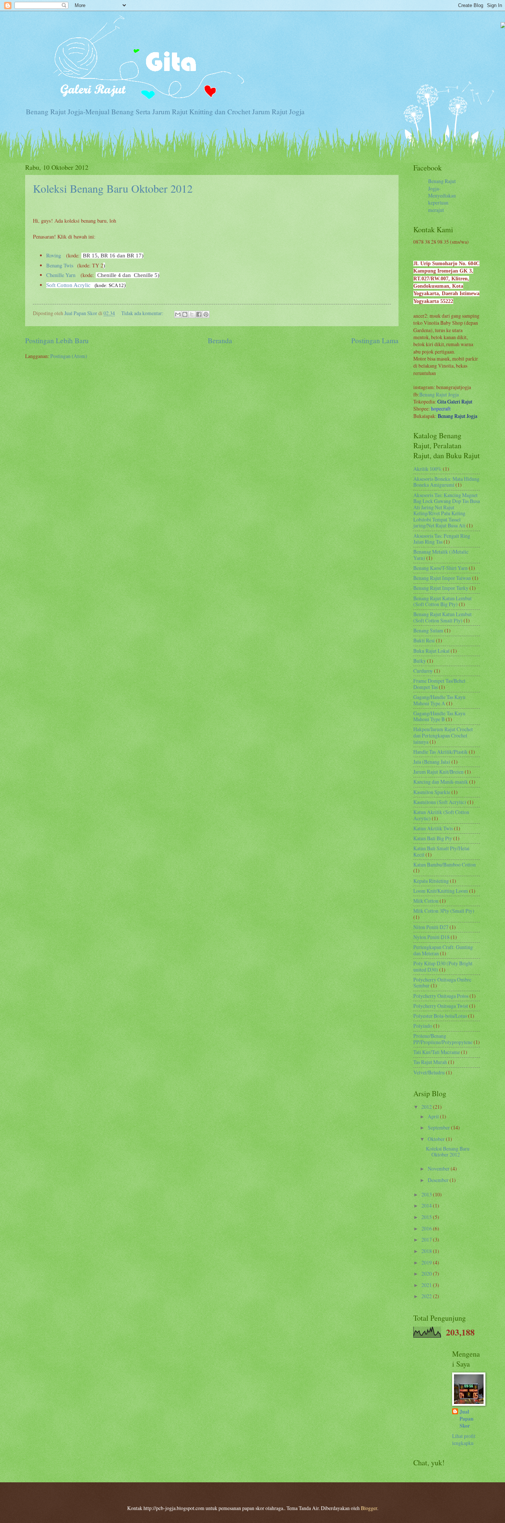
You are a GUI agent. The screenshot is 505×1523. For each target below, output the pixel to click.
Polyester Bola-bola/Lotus (440, 1015)
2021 (427, 1285)
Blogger (369, 1508)
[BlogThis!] (185, 314)
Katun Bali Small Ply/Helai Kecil (441, 851)
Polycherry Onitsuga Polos (440, 995)
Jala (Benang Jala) (431, 761)
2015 (427, 1216)
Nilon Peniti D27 (430, 927)
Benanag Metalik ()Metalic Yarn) (440, 554)
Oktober (437, 1138)
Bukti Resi (424, 640)
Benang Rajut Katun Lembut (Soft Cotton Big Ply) (442, 601)
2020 (427, 1273)
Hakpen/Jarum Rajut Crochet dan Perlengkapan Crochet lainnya (443, 735)
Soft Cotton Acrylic (68, 285)
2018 (427, 1250)
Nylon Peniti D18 (431, 937)
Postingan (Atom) (68, 355)
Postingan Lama (375, 340)
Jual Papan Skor (467, 1419)
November (439, 1168)
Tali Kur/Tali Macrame (436, 1052)
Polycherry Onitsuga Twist (440, 1005)
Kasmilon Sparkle (431, 792)
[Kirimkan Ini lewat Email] (178, 314)
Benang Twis (60, 265)
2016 (427, 1228)
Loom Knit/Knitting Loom (440, 890)
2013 (427, 1194)
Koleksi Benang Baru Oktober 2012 (113, 188)
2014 (427, 1205)
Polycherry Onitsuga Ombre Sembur (442, 982)
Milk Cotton (425, 900)
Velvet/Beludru (429, 1072)
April (434, 1116)
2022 (427, 1296)
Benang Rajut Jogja (439, 394)
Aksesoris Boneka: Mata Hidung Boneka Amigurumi (446, 482)
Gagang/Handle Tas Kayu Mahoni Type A (439, 700)
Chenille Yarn (60, 274)
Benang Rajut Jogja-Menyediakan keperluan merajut (442, 195)
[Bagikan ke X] (192, 314)
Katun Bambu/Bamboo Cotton (444, 864)
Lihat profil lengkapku (463, 1439)
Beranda (220, 340)
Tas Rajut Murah (430, 1062)
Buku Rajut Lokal (431, 650)
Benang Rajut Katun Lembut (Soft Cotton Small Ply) (442, 617)
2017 (427, 1239)
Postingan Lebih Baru (57, 340)
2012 (427, 1106)
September (439, 1127)
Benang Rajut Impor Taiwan (442, 577)
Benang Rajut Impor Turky (440, 587)
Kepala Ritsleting (431, 880)
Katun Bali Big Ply (432, 838)
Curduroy (423, 670)
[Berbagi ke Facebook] (199, 314)
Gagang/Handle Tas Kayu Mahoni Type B (439, 716)
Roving (53, 255)
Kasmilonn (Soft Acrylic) (439, 802)
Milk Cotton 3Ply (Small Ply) (443, 910)
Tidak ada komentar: (143, 313)
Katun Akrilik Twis (433, 828)
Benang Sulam (428, 630)
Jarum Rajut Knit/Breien (438, 771)
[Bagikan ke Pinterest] (206, 314)
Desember (439, 1179)
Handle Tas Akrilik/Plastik (440, 751)
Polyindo (422, 1025)
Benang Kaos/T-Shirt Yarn (440, 567)
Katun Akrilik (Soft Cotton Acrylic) (441, 815)
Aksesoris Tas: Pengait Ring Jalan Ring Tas (441, 539)
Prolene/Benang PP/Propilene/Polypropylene (442, 1039)
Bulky (419, 660)
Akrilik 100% (427, 468)
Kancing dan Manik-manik (440, 781)
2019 (427, 1262)
